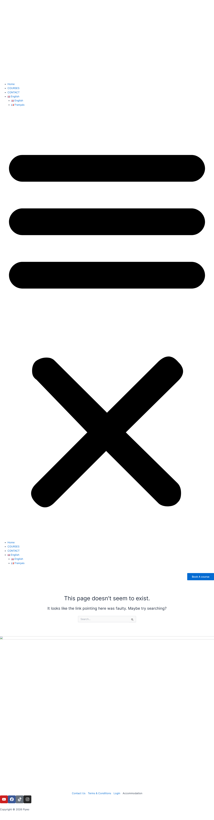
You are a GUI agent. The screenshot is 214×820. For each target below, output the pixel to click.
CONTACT (14, 92)
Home (11, 84)
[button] (107, 325)
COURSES (13, 88)
